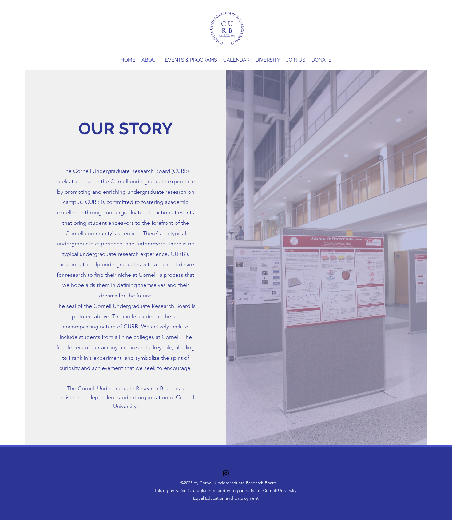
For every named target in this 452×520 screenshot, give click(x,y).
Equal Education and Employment (226, 498)
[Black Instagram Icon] (226, 473)
